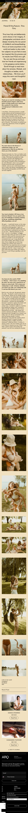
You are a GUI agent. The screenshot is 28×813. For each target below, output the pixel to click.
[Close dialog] (27, 791)
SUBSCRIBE (16, 805)
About (3, 796)
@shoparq (16, 756)
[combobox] (4, 776)
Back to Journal (14, 749)
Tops (15, 786)
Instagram (4, 681)
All (15, 790)
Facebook (4, 683)
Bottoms (17, 788)
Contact (4, 798)
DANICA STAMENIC (14, 713)
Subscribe (14, 780)
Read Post (14, 718)
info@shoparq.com (18, 757)
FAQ (3, 801)
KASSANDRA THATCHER (14, 740)
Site (3, 684)
